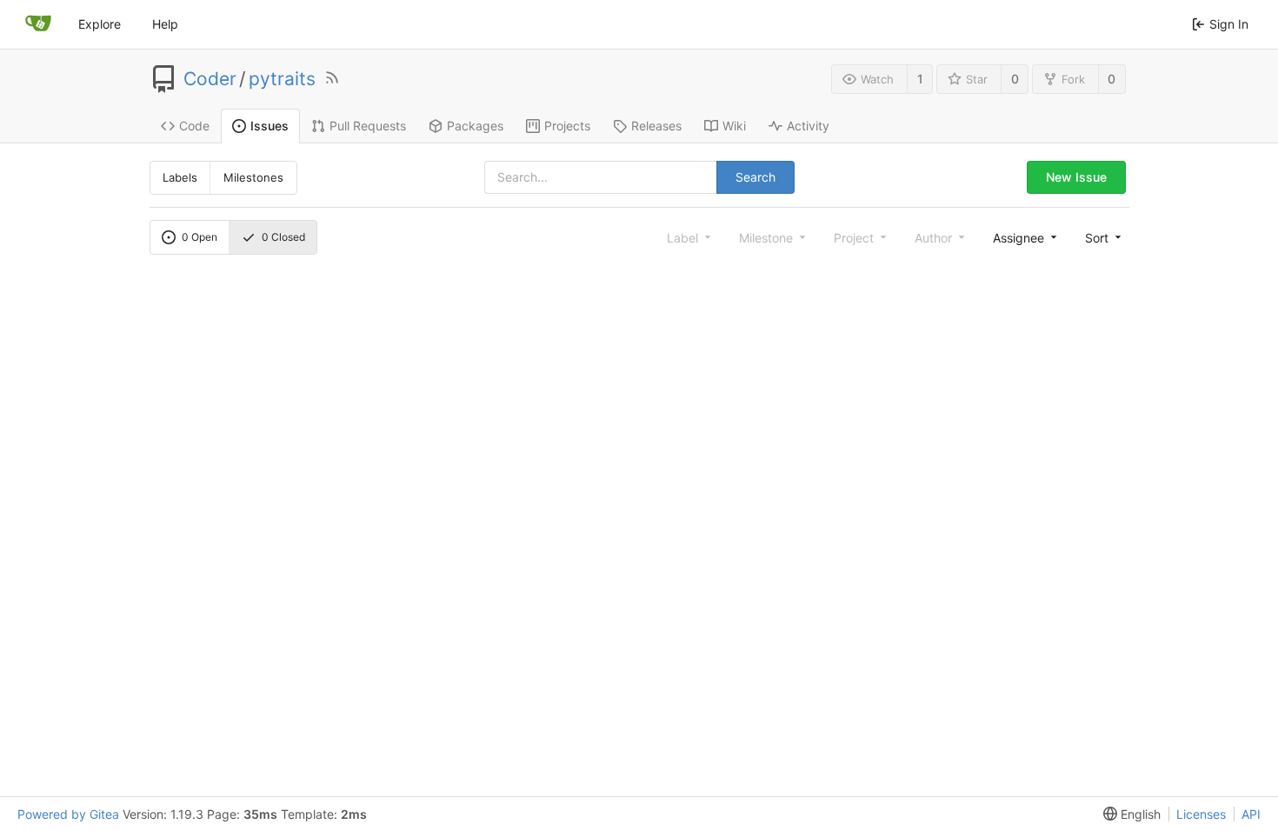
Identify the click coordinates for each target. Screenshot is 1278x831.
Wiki (734, 125)
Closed (283, 236)
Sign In (1228, 24)
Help (165, 24)
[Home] (38, 24)
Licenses (1201, 814)
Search (755, 177)
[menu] (1101, 237)
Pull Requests (367, 125)
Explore (99, 24)
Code (194, 125)
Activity (808, 125)
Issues (269, 125)
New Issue (1076, 177)
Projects (567, 125)
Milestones (253, 177)
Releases (656, 125)
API (1251, 814)
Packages (475, 125)
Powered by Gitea (68, 814)
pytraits (282, 79)
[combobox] (1023, 237)
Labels (180, 177)
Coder (209, 79)
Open (199, 236)
